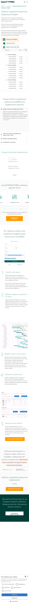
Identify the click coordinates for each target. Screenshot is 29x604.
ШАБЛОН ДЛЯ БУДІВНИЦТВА (14, 439)
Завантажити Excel (10, 43)
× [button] (27, 576)
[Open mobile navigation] (27, 2)
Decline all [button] (14, 598)
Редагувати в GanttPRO (11, 39)
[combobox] (25, 576)
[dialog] (14, 589)
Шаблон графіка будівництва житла (13, 167)
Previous (3, 209)
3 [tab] (10, 209)
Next (25, 209)
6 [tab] (16, 209)
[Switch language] (24, 2)
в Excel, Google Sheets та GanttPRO (13, 159)
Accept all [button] (14, 594)
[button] (14, 601)
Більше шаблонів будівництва (14, 152)
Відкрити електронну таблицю (12, 47)
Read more (9, 581)
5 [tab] (14, 209)
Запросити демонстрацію (14, 514)
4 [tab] (12, 209)
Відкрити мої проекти (14, 218)
